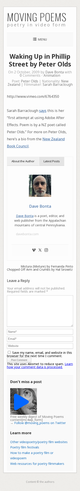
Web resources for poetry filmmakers (37, 464)
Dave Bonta (54, 72)
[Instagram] (46, 250)
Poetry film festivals (24, 447)
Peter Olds (29, 81)
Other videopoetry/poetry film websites (39, 442)
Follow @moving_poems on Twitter (40, 423)
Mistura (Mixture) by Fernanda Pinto (47, 266)
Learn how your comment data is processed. (40, 365)
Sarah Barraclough (58, 84)
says (42, 110)
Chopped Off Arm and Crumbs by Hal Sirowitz (40, 269)
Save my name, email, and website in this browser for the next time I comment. (39, 354)
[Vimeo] (34, 250)
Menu (42, 39)
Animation (52, 75)
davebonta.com (27, 234)
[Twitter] (40, 250)
